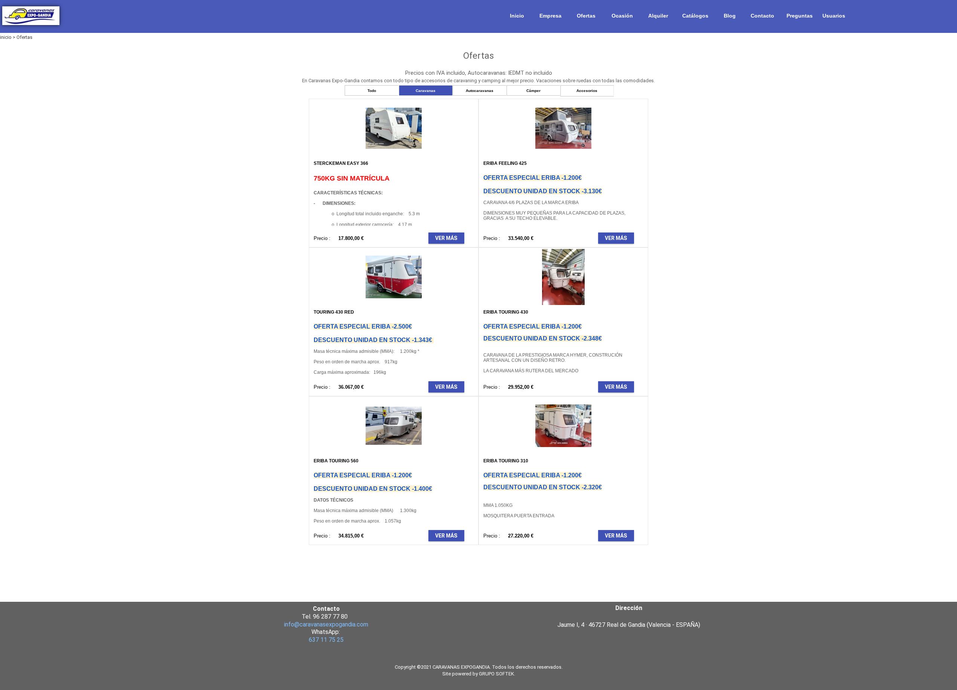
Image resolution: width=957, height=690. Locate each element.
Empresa (550, 16)
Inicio (517, 16)
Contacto (762, 16)
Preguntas (800, 16)
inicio (6, 37)
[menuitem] (517, 16)
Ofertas (586, 16)
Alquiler (658, 16)
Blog (730, 16)
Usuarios (833, 16)
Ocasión (622, 16)
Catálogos (695, 16)
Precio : (322, 238)
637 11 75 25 (326, 639)
